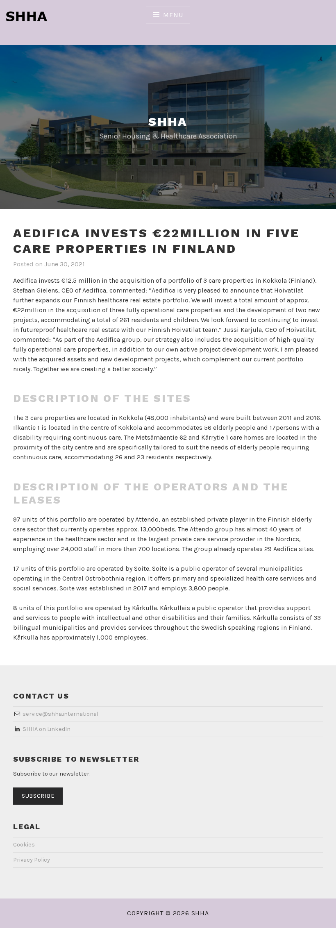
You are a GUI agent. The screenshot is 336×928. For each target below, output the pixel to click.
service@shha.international (60, 713)
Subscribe (38, 795)
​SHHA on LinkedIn (46, 729)
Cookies (24, 844)
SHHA (168, 121)
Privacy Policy (31, 859)
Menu (173, 15)
